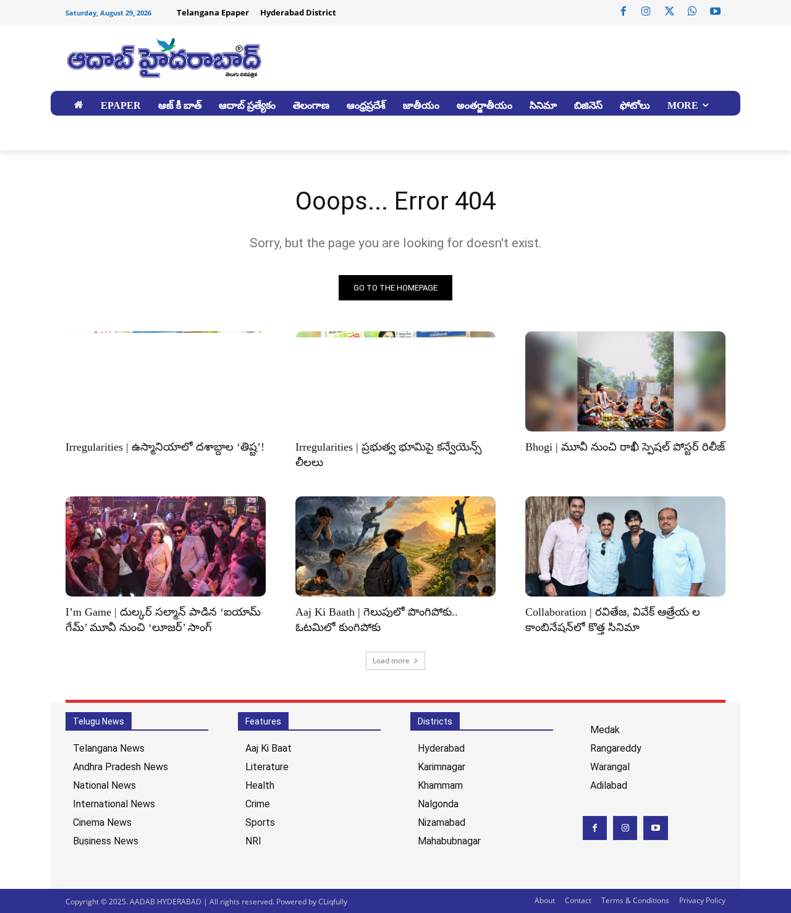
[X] (669, 12)
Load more (391, 660)
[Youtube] (715, 12)
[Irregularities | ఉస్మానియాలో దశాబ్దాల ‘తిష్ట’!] (166, 381)
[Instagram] (646, 12)
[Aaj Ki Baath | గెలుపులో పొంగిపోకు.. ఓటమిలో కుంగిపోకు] (395, 546)
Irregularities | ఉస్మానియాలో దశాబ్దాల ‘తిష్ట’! (165, 447)
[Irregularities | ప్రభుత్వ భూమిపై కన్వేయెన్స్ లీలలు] (395, 381)
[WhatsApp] (692, 12)
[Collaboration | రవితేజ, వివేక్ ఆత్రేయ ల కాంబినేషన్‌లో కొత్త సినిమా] (625, 546)
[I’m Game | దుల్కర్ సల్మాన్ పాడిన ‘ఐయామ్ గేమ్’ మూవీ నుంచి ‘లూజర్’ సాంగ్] (166, 546)
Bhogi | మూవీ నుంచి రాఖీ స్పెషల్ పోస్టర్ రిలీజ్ (625, 447)
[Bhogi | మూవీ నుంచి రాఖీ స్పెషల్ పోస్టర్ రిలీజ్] (625, 381)
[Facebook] (623, 12)
